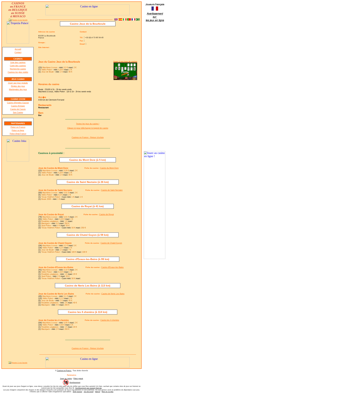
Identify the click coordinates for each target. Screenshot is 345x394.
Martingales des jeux (18, 89)
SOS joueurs (77, 392)
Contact (18, 52)
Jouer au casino (66, 378)
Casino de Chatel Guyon (111, 243)
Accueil (18, 49)
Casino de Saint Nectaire (112, 190)
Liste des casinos (18, 62)
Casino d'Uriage (18, 106)
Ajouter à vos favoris (19, 20)
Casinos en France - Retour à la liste (88, 137)
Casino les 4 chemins (109, 320)
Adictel (97, 392)
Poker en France (18, 127)
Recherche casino (18, 69)
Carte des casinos (18, 66)
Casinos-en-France (64, 371)
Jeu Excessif (88, 392)
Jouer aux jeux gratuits (18, 83)
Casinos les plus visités (18, 72)
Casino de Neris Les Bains (113, 294)
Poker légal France (18, 134)
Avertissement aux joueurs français (88, 388)
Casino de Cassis (18, 109)
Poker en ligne (18, 130)
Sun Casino (18, 112)
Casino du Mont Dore (109, 168)
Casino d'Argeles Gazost (18, 103)
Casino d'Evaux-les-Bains (112, 267)
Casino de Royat (106, 214)
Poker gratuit (78, 378)
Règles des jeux (18, 86)
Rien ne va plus (107, 392)
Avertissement (75, 382)
